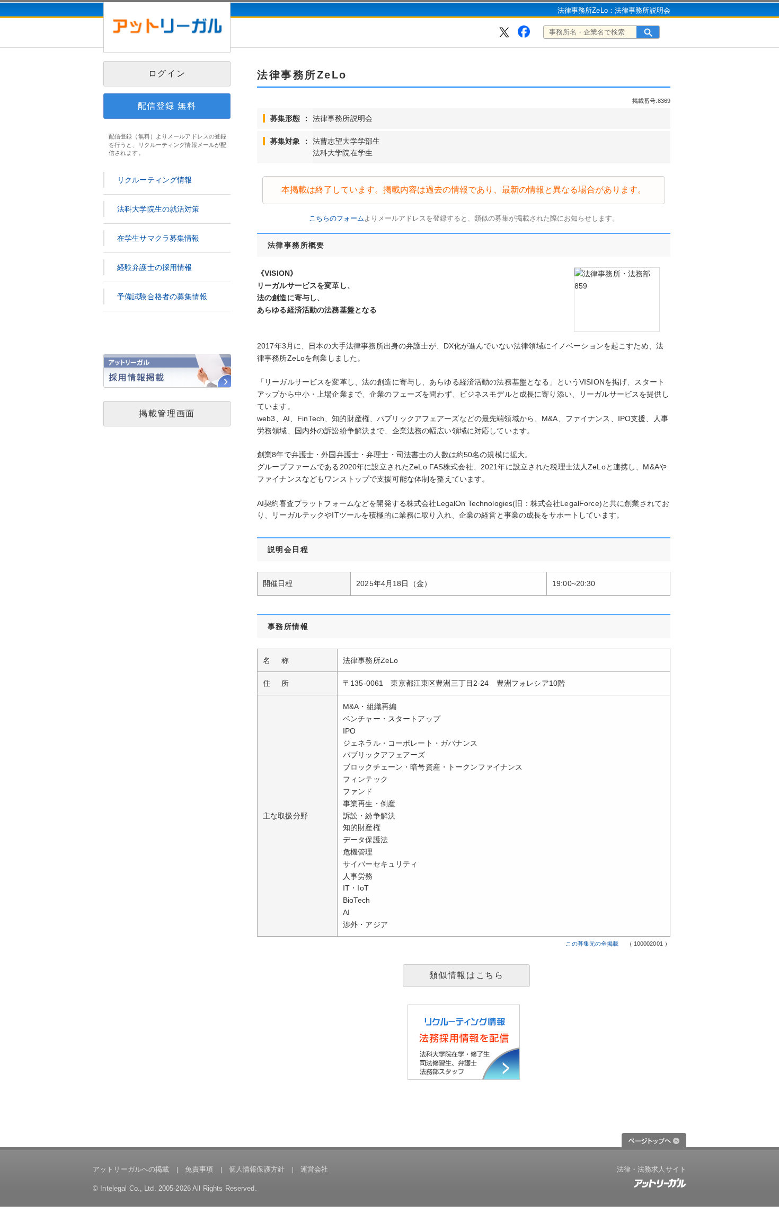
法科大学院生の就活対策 (158, 209)
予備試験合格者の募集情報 (162, 296)
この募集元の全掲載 (591, 943)
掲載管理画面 (167, 413)
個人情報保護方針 (257, 1169)
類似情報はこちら (466, 975)
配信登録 (167, 105)
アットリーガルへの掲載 (131, 1169)
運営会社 (314, 1169)
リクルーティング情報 (154, 180)
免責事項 (199, 1169)
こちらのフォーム (336, 218)
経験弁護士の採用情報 (154, 267)
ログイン (166, 73)
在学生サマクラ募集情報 (158, 238)
